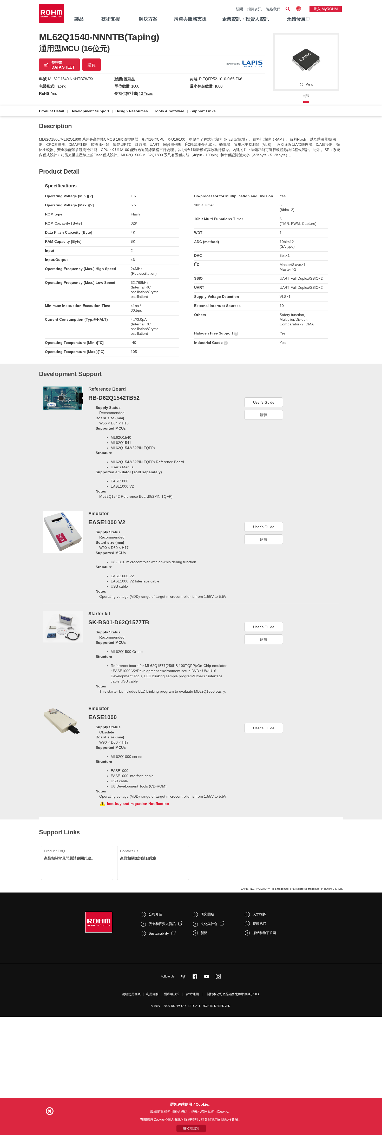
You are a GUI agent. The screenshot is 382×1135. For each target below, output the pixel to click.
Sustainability (159, 933)
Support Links (203, 111)
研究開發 (207, 914)
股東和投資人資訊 (162, 924)
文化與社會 (209, 924)
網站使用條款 (131, 994)
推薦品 (129, 79)
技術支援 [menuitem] (110, 19)
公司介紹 (155, 914)
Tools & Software (169, 111)
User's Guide (263, 402)
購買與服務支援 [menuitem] (190, 19)
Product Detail (51, 111)
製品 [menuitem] (79, 19)
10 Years (146, 93)
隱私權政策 (172, 994)
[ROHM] (51, 15)
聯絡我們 (273, 9)
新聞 (239, 9)
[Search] (287, 8)
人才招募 (259, 914)
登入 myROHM (325, 9)
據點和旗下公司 (264, 933)
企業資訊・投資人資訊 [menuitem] (245, 19)
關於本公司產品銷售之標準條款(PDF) (233, 994)
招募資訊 (254, 9)
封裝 (306, 96)
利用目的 (152, 994)
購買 (92, 65)
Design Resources (131, 111)
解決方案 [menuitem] (148, 19)
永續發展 (296, 19)
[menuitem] (296, 19)
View (309, 84)
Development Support (89, 111)
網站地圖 (192, 994)
